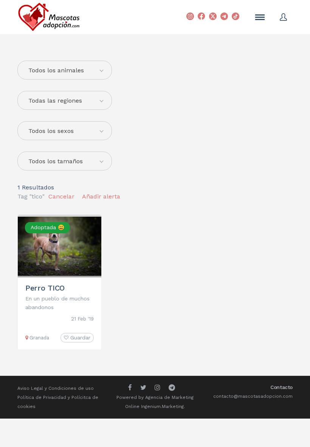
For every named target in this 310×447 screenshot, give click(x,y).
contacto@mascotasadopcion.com (253, 396)
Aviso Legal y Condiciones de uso (55, 388)
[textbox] (64, 70)
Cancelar (61, 196)
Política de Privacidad (41, 397)
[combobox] (64, 100)
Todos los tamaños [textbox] (55, 161)
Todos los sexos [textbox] (51, 130)
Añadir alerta (101, 196)
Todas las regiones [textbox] (55, 100)
